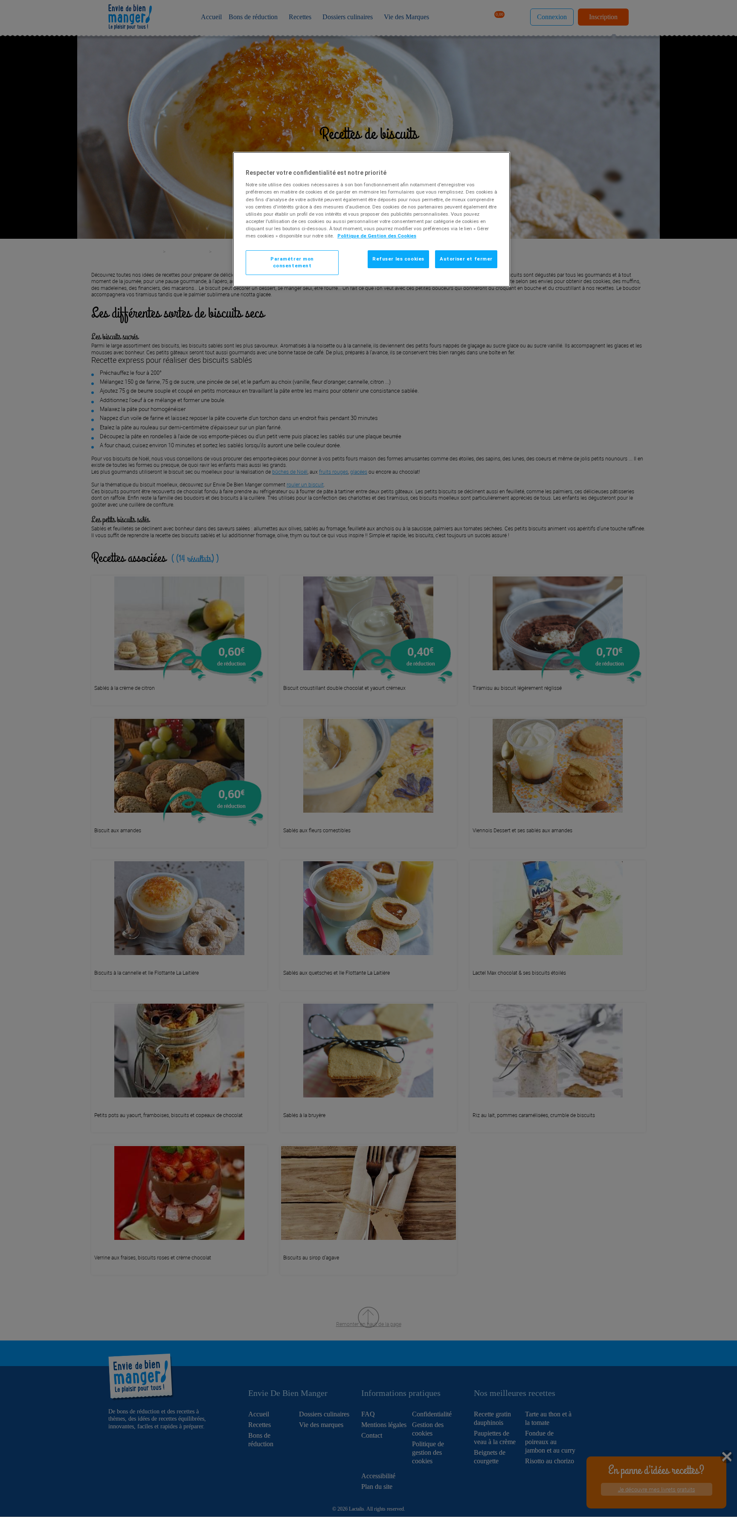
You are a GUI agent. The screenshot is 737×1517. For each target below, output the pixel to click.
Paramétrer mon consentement (292, 262)
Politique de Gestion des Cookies (376, 236)
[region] (371, 219)
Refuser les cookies (398, 259)
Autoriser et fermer (466, 259)
